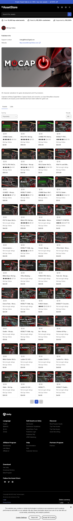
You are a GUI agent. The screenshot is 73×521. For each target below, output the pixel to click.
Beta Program (7, 473)
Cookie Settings (21, 517)
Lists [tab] (11, 107)
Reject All (34, 517)
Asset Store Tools (31, 429)
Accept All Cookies (49, 517)
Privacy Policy (7, 502)
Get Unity (6, 467)
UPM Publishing (31, 437)
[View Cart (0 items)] (58, 7)
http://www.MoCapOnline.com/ (29, 43)
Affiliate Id (6, 451)
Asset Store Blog (55, 432)
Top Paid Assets (55, 429)
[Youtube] (5, 482)
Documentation (31, 445)
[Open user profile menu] (66, 7)
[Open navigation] (69, 7)
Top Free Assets (55, 426)
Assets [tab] (4, 107)
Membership (7, 445)
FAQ (27, 448)
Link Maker (6, 448)
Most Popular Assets (56, 424)
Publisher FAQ (30, 434)
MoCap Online (7, 142)
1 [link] (36, 402)
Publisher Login (31, 432)
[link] (32, 402)
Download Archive (9, 470)
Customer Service (32, 451)
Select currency (64, 499)
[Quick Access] (62, 7)
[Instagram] (12, 482)
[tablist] (36, 106)
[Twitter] (9, 482)
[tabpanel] (36, 256)
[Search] (69, 14)
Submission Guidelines (33, 426)
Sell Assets (29, 424)
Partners (52, 445)
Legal (4, 499)
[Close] (71, 507)
